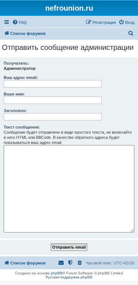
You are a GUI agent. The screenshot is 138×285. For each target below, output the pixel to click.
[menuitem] (19, 22)
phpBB (57, 273)
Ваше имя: (14, 94)
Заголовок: (15, 110)
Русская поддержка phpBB (69, 277)
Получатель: (16, 63)
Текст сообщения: (22, 127)
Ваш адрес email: (21, 77)
